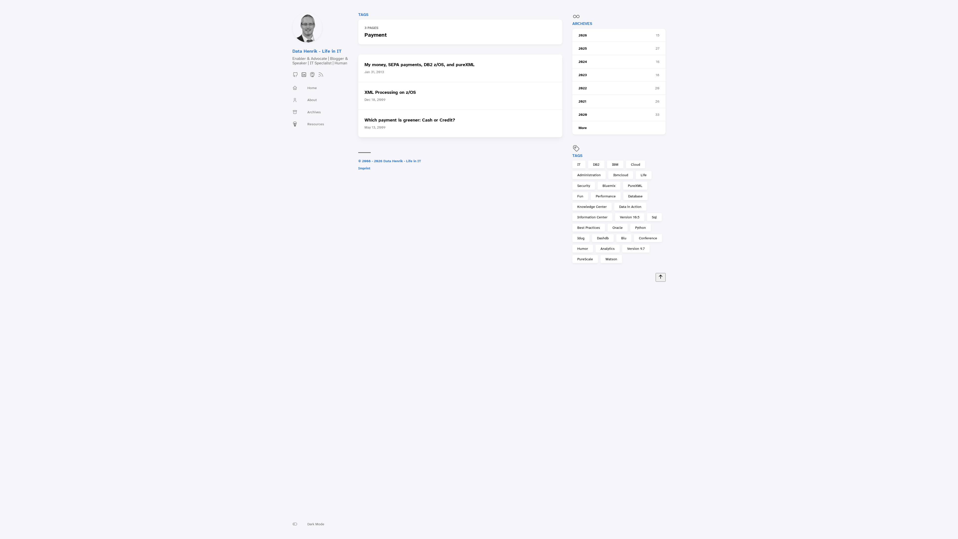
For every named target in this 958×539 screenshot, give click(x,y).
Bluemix (608, 185)
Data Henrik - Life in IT (317, 51)
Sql (654, 217)
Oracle (617, 227)
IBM (615, 164)
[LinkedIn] (304, 76)
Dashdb (603, 238)
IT (579, 164)
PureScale (585, 259)
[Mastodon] (312, 76)
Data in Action (630, 206)
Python (640, 227)
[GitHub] (295, 76)
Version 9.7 (636, 248)
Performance (606, 196)
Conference (648, 238)
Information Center (592, 217)
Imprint (364, 168)
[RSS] (321, 76)
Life (644, 175)
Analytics (607, 248)
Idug (581, 238)
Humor (582, 248)
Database (635, 196)
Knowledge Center (592, 206)
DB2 (596, 164)
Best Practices (588, 227)
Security (583, 185)
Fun (580, 196)
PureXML (635, 185)
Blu (623, 238)
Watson (611, 259)
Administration (589, 175)
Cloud (635, 164)
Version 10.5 (629, 217)
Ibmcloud (620, 175)
